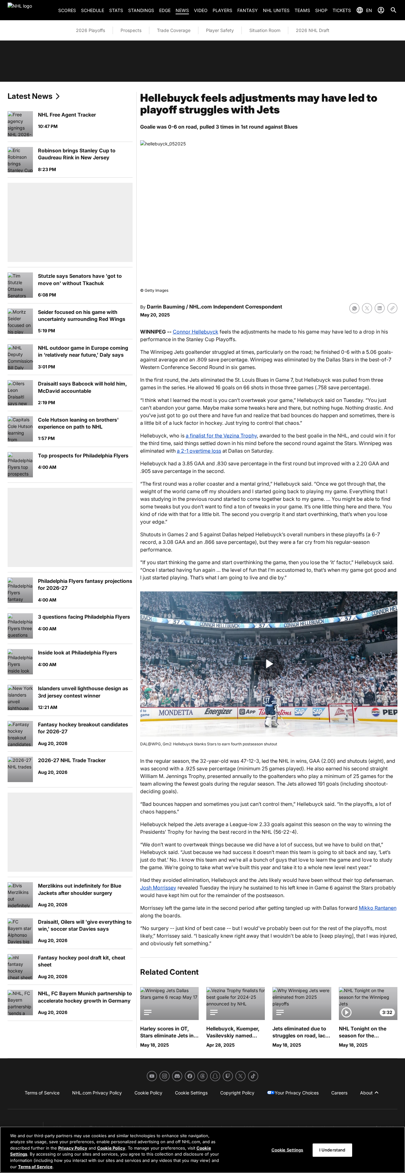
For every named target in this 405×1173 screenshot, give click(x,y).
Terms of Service (35, 1166)
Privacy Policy (72, 1148)
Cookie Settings (287, 1149)
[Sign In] (381, 10)
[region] (202, 1149)
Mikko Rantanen (377, 908)
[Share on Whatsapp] (354, 308)
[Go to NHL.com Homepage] (30, 10)
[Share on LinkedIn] (380, 308)
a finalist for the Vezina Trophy (221, 435)
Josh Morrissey (158, 887)
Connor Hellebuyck (195, 331)
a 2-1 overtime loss (199, 451)
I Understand (332, 1149)
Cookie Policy (111, 1148)
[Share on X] (367, 308)
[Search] (393, 10)
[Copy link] (392, 308)
